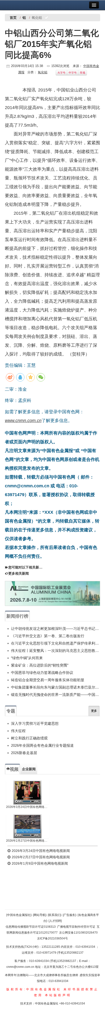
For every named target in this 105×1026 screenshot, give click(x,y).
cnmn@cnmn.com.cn (20, 967)
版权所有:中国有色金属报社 (33, 989)
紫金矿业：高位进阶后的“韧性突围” (39, 665)
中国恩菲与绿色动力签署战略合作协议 (42, 672)
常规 (82, 72)
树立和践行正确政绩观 (29, 738)
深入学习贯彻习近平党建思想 (35, 723)
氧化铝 (42, 72)
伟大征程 (18, 731)
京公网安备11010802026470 (78, 932)
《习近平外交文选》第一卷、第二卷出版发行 (47, 636)
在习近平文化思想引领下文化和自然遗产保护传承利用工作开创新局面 (55, 643)
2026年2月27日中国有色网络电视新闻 (27, 840)
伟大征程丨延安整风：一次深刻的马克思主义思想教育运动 (55, 650)
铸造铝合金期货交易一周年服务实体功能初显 (47, 680)
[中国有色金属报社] (18, 915)
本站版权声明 (58, 995)
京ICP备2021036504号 (52, 938)
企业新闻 (29, 769)
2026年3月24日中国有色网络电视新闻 (27, 807)
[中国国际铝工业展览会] (52, 593)
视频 (14, 769)
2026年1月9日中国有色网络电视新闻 (39, 863)
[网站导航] (39, 915)
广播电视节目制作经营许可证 (76, 926)
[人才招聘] (55, 921)
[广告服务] (69, 915)
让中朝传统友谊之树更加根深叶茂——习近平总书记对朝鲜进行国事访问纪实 (55, 628)
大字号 (61, 72)
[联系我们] (54, 915)
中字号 (73, 72)
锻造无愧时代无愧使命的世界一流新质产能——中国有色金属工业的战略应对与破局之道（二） (55, 694)
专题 (10, 711)
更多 (94, 711)
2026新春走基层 (24, 753)
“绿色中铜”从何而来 (27, 658)
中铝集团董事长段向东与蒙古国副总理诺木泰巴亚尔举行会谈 (55, 687)
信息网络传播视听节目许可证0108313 (31, 926)
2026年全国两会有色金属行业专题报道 (42, 745)
